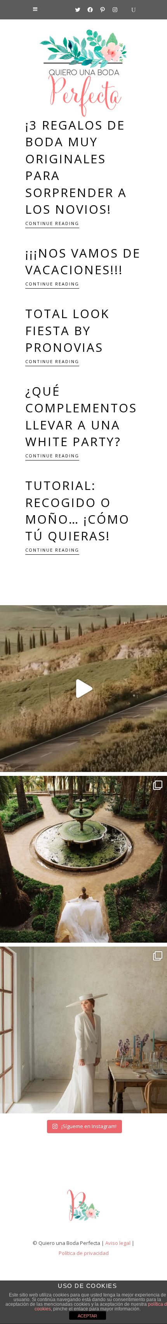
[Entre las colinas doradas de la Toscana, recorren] (83, 688)
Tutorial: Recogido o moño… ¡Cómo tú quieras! (77, 510)
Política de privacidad (84, 1253)
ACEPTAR (87, 1316)
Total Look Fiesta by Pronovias (67, 330)
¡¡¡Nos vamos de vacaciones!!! (83, 261)
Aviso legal (117, 1242)
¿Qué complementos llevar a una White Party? (81, 416)
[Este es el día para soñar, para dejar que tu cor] (83, 859)
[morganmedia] (83, 1222)
